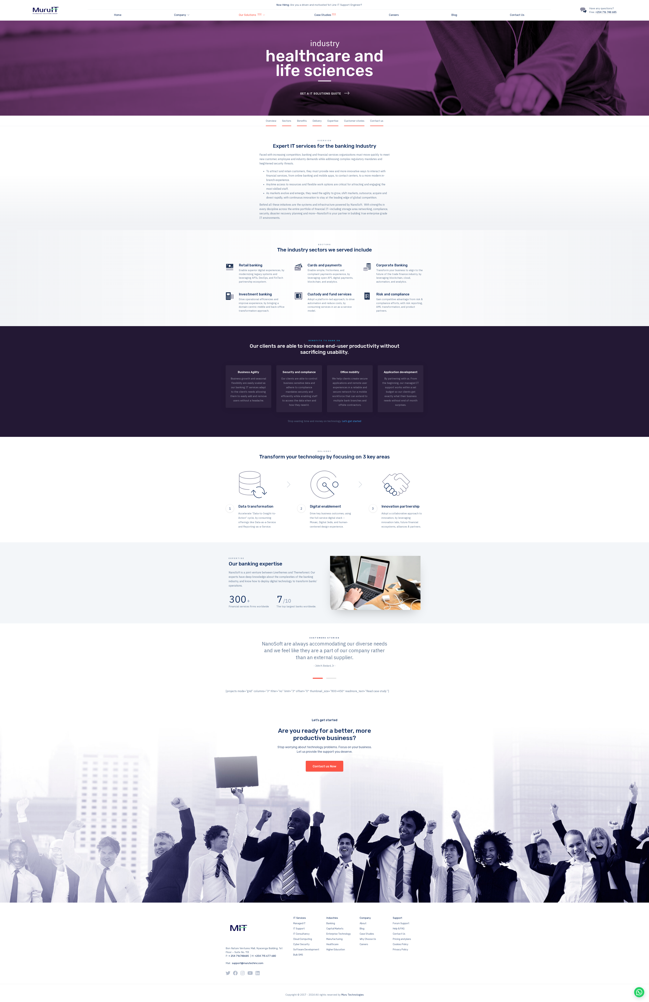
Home (117, 15)
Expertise (332, 120)
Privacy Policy (400, 949)
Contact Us (517, 15)
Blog (454, 15)
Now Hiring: (283, 4)
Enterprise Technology (338, 933)
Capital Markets (334, 928)
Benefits (302, 120)
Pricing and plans (402, 939)
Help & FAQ (398, 928)
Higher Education (335, 949)
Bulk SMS (298, 954)
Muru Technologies (352, 994)
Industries (332, 917)
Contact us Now (324, 766)
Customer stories (354, 120)
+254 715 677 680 (265, 955)
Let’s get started (351, 421)
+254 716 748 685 (606, 12)
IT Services (299, 917)
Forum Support (401, 923)
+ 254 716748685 (239, 955)
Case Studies (325, 15)
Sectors (286, 120)
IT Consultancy (301, 933)
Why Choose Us (368, 939)
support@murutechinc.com (247, 963)
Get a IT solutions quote (320, 93)
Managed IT (299, 923)
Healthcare (332, 944)
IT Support (299, 928)
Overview (271, 120)
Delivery (317, 120)
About (363, 923)
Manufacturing (334, 939)
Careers (394, 15)
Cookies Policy (400, 944)
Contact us (376, 120)
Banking (330, 923)
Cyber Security (301, 944)
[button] (639, 992)
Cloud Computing (302, 939)
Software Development (306, 949)
